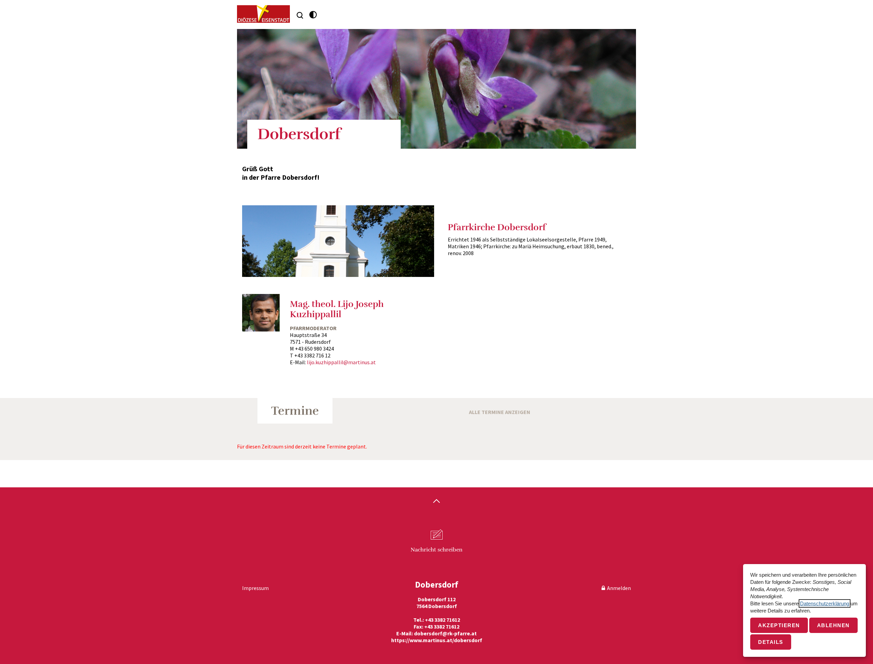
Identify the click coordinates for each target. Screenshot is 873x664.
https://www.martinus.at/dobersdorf (436, 640)
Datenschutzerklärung (824, 603)
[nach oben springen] (436, 502)
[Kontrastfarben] (313, 14)
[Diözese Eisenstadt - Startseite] (263, 14)
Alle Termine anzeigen (499, 412)
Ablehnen (833, 625)
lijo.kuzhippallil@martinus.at (341, 362)
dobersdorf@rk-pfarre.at (445, 633)
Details (770, 642)
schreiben (436, 549)
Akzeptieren (779, 625)
